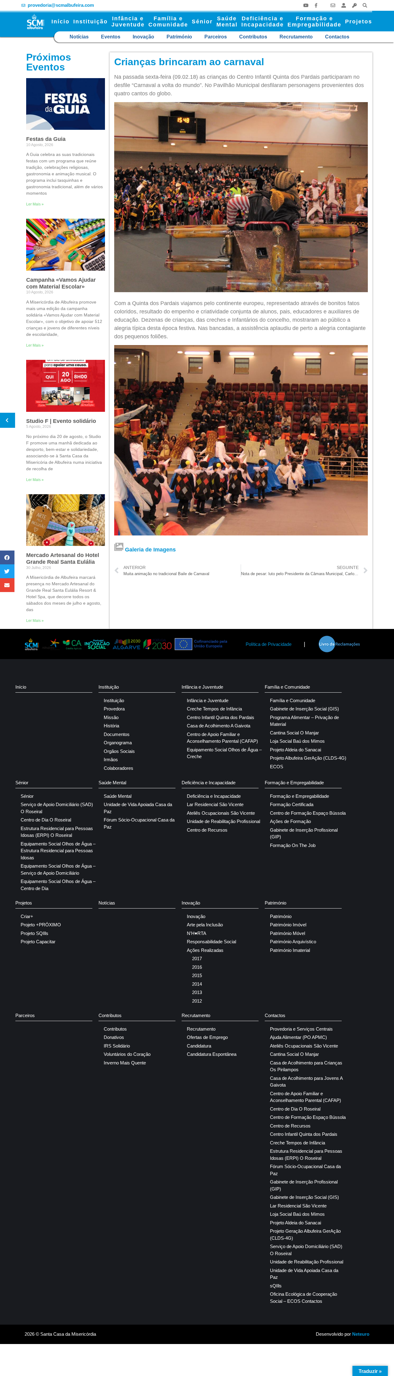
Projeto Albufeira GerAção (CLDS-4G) (308, 758)
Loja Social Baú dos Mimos (297, 741)
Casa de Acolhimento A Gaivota (218, 725)
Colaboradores (118, 768)
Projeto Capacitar (38, 941)
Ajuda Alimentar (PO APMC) (298, 1037)
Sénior (202, 21)
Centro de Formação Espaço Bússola (308, 813)
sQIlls (276, 1285)
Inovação (143, 36)
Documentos (117, 734)
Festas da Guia (46, 139)
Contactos (337, 36)
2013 (197, 992)
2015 (197, 975)
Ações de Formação (290, 821)
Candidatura (199, 1045)
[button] (365, 5)
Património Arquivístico (293, 941)
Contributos (253, 36)
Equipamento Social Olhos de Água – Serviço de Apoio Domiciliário (58, 869)
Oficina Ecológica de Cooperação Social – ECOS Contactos (303, 1297)
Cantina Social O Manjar (294, 732)
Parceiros (215, 36)
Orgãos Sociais (119, 751)
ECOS (276, 766)
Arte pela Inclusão (205, 924)
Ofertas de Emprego (207, 1037)
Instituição (90, 21)
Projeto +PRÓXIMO (41, 924)
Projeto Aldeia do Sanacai (295, 749)
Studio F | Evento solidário (61, 421)
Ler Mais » (35, 204)
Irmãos (111, 759)
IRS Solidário (117, 1045)
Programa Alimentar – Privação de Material (304, 721)
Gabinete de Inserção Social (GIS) (304, 708)
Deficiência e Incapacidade (208, 782)
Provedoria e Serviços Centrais (301, 1029)
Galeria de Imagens (150, 550)
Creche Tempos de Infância (214, 708)
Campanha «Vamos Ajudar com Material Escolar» (61, 283)
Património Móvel (287, 933)
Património (179, 36)
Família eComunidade (168, 21)
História (111, 725)
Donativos (114, 1037)
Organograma (118, 742)
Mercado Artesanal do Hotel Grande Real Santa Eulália (62, 558)
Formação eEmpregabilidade (314, 21)
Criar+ (27, 916)
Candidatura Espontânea (211, 1054)
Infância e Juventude (202, 687)
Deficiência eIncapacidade (262, 21)
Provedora (114, 708)
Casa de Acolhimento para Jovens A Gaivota (306, 1082)
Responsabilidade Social (211, 941)
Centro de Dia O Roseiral (46, 819)
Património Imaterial (290, 950)
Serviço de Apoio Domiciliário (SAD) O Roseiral (57, 808)
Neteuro (360, 1334)
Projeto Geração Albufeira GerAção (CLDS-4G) (305, 1234)
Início (60, 21)
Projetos (358, 21)
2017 (197, 958)
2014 (197, 984)
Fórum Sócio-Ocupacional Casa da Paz (139, 823)
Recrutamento (296, 36)
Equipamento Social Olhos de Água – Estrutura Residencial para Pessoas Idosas (58, 850)
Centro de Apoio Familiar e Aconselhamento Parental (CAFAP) (222, 738)
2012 (197, 1001)
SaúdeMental (227, 21)
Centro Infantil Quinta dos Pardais (220, 717)
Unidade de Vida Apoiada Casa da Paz (138, 808)
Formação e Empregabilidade (294, 782)
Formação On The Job (293, 845)
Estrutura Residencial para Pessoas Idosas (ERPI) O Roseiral (57, 832)
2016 (197, 967)
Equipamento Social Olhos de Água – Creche (224, 753)
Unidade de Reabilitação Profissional (223, 821)
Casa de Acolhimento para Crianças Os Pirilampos (306, 1066)
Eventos (110, 36)
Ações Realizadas (205, 950)
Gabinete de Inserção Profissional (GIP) (304, 833)
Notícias (79, 36)
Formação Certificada (291, 804)
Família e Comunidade (287, 687)
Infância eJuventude (128, 21)
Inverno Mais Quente (125, 1062)
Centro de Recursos (207, 830)
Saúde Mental (112, 782)
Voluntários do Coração (127, 1054)
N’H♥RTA (196, 933)
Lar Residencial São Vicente (215, 804)
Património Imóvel (288, 924)
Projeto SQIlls (34, 933)
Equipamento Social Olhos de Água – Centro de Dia (58, 885)
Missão (111, 717)
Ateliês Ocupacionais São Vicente (221, 813)
